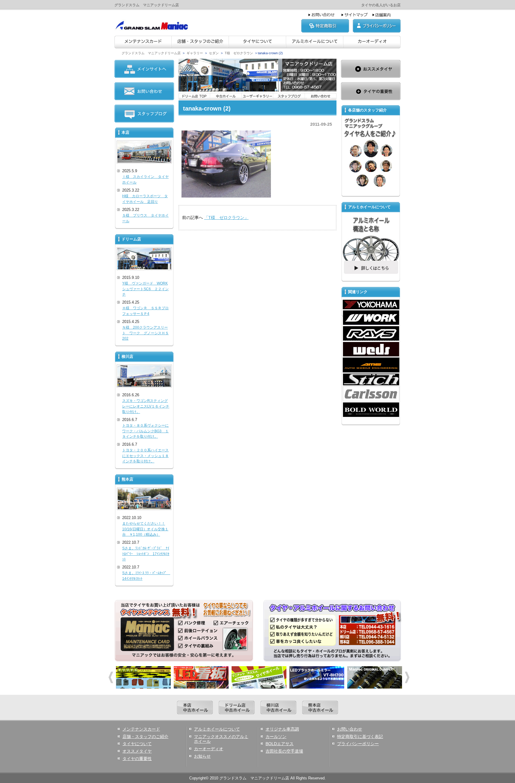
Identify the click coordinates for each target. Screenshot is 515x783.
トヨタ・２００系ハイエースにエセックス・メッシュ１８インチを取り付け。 (145, 455)
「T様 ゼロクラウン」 (226, 217)
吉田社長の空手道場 (284, 751)
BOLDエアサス (280, 743)
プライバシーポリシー (358, 743)
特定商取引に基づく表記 (360, 736)
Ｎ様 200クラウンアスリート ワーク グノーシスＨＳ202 (145, 333)
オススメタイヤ (137, 751)
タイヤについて (137, 743)
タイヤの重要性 (137, 758)
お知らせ (202, 756)
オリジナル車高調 (282, 729)
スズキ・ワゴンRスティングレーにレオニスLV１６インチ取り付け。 (145, 406)
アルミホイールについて (217, 729)
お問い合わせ (349, 729)
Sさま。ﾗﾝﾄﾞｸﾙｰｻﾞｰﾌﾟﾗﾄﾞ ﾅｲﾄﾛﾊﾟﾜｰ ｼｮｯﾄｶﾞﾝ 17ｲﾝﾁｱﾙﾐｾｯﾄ (145, 553)
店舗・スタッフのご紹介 (145, 736)
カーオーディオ (208, 748)
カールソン (276, 736)
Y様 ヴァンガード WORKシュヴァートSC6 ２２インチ (145, 288)
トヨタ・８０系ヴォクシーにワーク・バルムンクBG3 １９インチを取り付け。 (145, 431)
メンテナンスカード (141, 729)
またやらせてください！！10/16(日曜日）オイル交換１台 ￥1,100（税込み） (145, 529)
